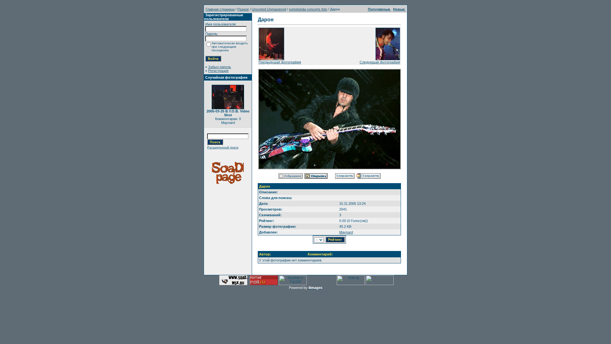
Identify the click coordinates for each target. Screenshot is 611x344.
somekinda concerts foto (308, 9)
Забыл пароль (219, 67)
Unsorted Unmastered (269, 9)
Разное (243, 9)
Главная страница (220, 9)
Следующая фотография (380, 62)
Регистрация (218, 71)
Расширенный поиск (222, 147)
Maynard (346, 232)
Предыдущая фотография (280, 62)
